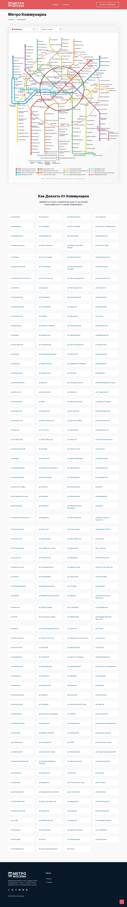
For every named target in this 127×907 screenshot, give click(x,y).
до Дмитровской (45, 666)
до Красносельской (18, 266)
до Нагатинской (16, 647)
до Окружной (15, 733)
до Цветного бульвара (75, 657)
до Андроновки (72, 801)
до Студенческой (102, 392)
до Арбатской (72, 354)
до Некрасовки (101, 839)
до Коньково (100, 449)
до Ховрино (15, 335)
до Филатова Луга (73, 217)
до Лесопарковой (73, 752)
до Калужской (44, 458)
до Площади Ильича (46, 567)
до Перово (14, 577)
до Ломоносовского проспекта (103, 597)
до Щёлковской (44, 335)
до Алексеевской (73, 487)
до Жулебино (44, 506)
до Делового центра (103, 733)
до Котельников (16, 506)
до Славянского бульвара (76, 364)
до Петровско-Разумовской (106, 666)
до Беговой (100, 539)
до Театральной (45, 307)
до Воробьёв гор (45, 236)
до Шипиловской (45, 685)
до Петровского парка (47, 617)
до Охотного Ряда (102, 245)
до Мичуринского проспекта (49, 596)
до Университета (17, 236)
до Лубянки (15, 257)
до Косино (71, 849)
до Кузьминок (44, 517)
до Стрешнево (16, 773)
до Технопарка (44, 297)
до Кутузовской (16, 401)
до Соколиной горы (18, 801)
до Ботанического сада (19, 496)
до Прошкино (44, 217)
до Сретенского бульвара (48, 714)
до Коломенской (17, 297)
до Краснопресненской (104, 439)
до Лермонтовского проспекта (74, 507)
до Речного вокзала (74, 326)
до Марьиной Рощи (18, 723)
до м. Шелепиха (73, 607)
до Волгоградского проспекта (102, 519)
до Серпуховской (73, 647)
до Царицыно (44, 288)
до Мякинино (100, 373)
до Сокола (99, 316)
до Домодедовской (103, 278)
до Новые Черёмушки (75, 458)
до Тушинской (16, 558)
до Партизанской (17, 345)
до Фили (42, 401)
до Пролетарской (17, 529)
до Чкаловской (16, 714)
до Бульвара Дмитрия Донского (103, 618)
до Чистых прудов (45, 257)
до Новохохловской (18, 811)
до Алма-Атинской (45, 278)
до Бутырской (44, 723)
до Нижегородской (102, 801)
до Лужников (15, 830)
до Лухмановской (17, 849)
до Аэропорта (72, 316)
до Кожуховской (17, 704)
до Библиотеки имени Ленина (75, 246)
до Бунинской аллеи (103, 761)
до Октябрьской (17, 439)
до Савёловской (73, 617)
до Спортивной (72, 236)
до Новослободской (46, 420)
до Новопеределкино (18, 586)
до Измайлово (101, 792)
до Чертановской (17, 638)
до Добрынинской (102, 430)
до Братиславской (17, 695)
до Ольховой (15, 217)
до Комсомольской (102, 257)
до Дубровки (43, 704)
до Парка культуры (17, 245)
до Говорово (100, 586)
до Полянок (100, 647)
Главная (55, 4)
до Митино (43, 383)
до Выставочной (73, 411)
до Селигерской (73, 733)
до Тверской (71, 307)
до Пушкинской (16, 539)
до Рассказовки (101, 577)
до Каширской (101, 288)
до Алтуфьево (101, 676)
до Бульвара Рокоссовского (21, 278)
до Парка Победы (45, 364)
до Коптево (71, 773)
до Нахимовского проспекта (77, 638)
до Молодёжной (17, 373)
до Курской (15, 354)
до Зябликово (16, 685)
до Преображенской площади (74, 268)
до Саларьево (101, 217)
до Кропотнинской (45, 245)
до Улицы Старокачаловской (106, 752)
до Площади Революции (47, 354)
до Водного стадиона (47, 326)
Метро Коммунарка (27, 14)
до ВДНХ (99, 487)
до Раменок (71, 596)
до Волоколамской (17, 383)
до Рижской (43, 487)
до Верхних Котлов (46, 820)
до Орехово (15, 288)
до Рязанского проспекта (20, 517)
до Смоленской (101, 354)
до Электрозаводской (75, 345)
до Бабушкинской (73, 496)
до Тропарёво (44, 226)
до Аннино (14, 628)
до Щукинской (72, 548)
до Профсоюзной (102, 458)
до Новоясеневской (18, 449)
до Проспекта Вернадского (106, 226)
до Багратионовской (74, 401)
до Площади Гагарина (103, 820)
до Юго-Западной (73, 226)
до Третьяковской (17, 477)
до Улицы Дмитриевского (48, 849)
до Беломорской (102, 326)
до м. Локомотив (73, 792)
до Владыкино (16, 676)
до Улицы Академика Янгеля (49, 628)
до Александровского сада (105, 383)
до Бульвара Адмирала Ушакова (47, 762)
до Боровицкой (16, 657)
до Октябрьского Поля (47, 548)
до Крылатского (45, 373)
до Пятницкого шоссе (75, 383)
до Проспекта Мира (74, 420)
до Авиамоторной (73, 567)
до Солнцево (72, 586)
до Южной (99, 628)
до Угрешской (44, 811)
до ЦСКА (14, 617)
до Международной (103, 411)
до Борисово (72, 685)
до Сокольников (45, 266)
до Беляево (15, 458)
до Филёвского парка (103, 401)
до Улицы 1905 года (74, 539)
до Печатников (101, 695)
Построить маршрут (108, 4)
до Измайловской (102, 335)
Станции (65, 4)
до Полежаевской (17, 548)
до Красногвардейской (75, 278)
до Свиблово (43, 496)
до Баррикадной (45, 539)
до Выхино (99, 506)
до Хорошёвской (102, 607)
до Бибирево (71, 676)
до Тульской (43, 647)
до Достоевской (102, 714)
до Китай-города (45, 477)
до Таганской (44, 430)
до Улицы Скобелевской (19, 761)
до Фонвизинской (73, 723)
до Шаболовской (73, 468)
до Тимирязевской (74, 666)
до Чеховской (44, 657)
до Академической (17, 468)
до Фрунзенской (101, 236)
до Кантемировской (74, 288)
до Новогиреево (45, 577)
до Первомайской (73, 335)
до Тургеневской (73, 477)
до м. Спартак (101, 548)
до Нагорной (100, 638)
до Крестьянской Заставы (76, 704)
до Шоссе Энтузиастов (104, 567)
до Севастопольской (46, 638)
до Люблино (43, 695)
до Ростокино (101, 782)
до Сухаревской (101, 477)
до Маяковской (101, 307)
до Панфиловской (73, 839)
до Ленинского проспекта (48, 468)
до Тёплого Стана (73, 449)
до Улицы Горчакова (74, 761)
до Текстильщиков (74, 517)
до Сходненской (45, 558)
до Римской (100, 704)
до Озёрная (15, 596)
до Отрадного (44, 676)
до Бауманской (101, 345)
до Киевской (15, 364)
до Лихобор (100, 773)
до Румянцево (16, 226)
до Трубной (71, 714)
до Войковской (16, 326)
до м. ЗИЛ (14, 820)
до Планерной (72, 558)
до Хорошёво (15, 839)
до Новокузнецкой (17, 307)
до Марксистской (17, 567)
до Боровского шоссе (47, 586)
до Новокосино (72, 577)
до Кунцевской (101, 364)
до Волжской (72, 695)
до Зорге (42, 839)
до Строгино (71, 373)
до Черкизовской (102, 266)
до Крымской (72, 820)
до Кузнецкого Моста (103, 529)
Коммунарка (21, 19)
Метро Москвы (18, 896)
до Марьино (100, 685)
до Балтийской (44, 773)
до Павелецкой (101, 297)
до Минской (15, 607)
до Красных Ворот (74, 257)
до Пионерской (16, 411)
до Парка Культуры (46, 439)
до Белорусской (17, 316)
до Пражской (72, 628)
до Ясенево (43, 449)
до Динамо (43, 316)
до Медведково (101, 496)
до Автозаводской (74, 297)
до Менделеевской (103, 657)
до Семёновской (45, 345)
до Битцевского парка (47, 752)
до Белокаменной (17, 792)
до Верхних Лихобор (46, 733)
